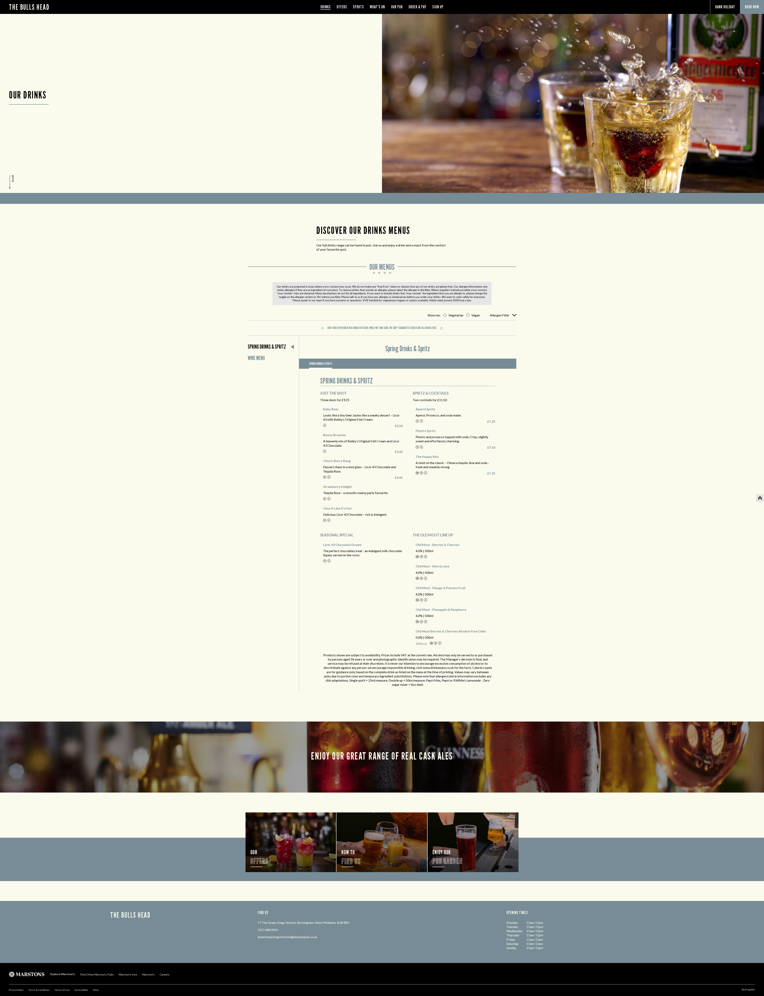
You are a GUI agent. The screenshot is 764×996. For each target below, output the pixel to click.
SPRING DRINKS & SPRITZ (320, 364)
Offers (342, 6)
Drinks (326, 6)
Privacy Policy (16, 989)
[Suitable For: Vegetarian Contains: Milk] (328, 477)
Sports (358, 6)
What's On (377, 6)
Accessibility (81, 989)
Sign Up (437, 6)
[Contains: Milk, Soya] (324, 426)
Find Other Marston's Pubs (97, 974)
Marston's (148, 974)
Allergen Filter (499, 315)
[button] (12, 182)
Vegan (475, 315)
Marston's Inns (128, 974)
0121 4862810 (268, 930)
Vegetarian (455, 315)
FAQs (96, 989)
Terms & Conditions (39, 989)
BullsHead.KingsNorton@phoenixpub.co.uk (287, 937)
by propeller (748, 989)
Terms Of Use (62, 989)
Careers (165, 974)
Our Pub (397, 6)
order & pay (418, 6)
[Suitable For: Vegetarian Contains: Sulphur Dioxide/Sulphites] (421, 421)
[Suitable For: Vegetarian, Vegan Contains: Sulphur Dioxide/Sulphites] (425, 473)
